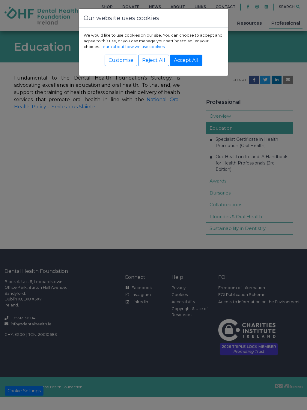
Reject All (153, 60)
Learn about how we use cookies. (133, 46)
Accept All (186, 60)
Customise (121, 60)
